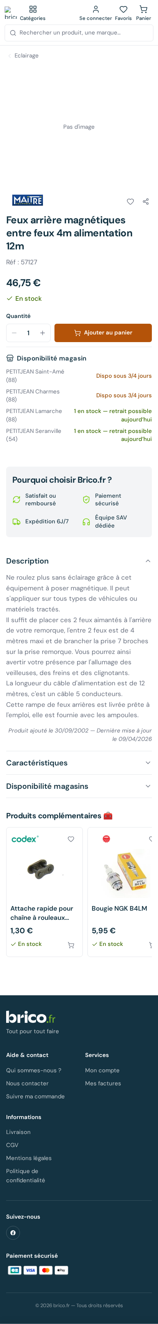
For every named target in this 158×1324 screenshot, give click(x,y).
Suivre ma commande (35, 1096)
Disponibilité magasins (47, 786)
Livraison (18, 1132)
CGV (12, 1145)
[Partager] (146, 201)
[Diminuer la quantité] (14, 333)
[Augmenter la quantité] (42, 333)
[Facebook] (13, 1233)
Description (27, 561)
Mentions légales (29, 1158)
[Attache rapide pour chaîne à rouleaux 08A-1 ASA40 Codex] (44, 892)
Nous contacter (27, 1083)
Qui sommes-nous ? (33, 1070)
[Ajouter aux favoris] (130, 201)
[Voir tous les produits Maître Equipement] (27, 200)
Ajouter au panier (108, 332)
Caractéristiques (36, 763)
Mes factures (103, 1083)
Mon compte (102, 1070)
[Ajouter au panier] (71, 945)
